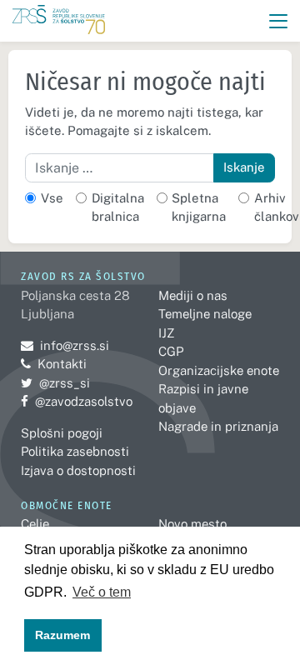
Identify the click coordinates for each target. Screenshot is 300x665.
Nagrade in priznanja (218, 426)
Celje (35, 524)
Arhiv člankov (276, 207)
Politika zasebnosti (75, 451)
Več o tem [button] (101, 592)
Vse (52, 198)
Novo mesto (192, 524)
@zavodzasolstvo (76, 401)
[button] (278, 21)
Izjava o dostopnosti (78, 470)
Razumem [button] (62, 635)
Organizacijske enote (218, 370)
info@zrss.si (65, 345)
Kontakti (62, 364)
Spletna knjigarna (199, 207)
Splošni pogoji (61, 433)
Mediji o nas (193, 295)
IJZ (166, 333)
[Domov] (58, 21)
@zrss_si (55, 383)
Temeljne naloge (205, 314)
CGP (170, 351)
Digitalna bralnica (118, 207)
